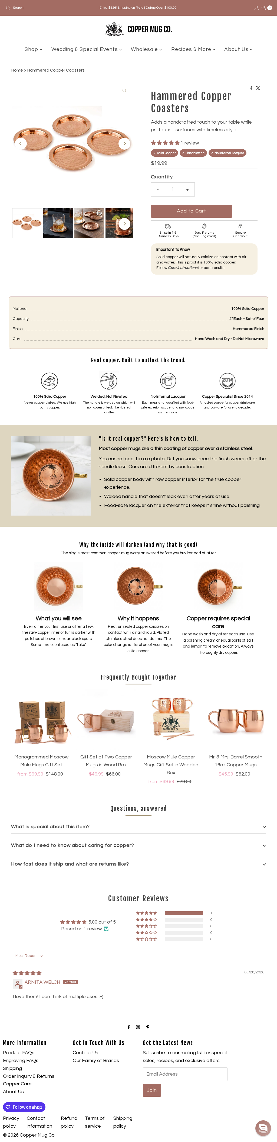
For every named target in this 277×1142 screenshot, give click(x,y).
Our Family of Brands (96, 1060)
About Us (237, 49)
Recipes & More (192, 49)
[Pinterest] (147, 1027)
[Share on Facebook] (251, 88)
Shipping (12, 1068)
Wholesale (145, 49)
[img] (27, 973)
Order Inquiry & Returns (28, 1076)
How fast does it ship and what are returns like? (70, 864)
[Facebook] (129, 1027)
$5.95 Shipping (119, 7)
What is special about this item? (50, 826)
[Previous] (21, 144)
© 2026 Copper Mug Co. (29, 1135)
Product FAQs (18, 1052)
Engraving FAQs (20, 1060)
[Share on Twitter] (258, 88)
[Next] (124, 144)
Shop (32, 49)
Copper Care (17, 1083)
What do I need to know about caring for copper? (72, 845)
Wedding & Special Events (85, 49)
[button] (166, 143)
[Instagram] (138, 1027)
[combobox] (47, 7)
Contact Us (85, 1052)
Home (17, 70)
